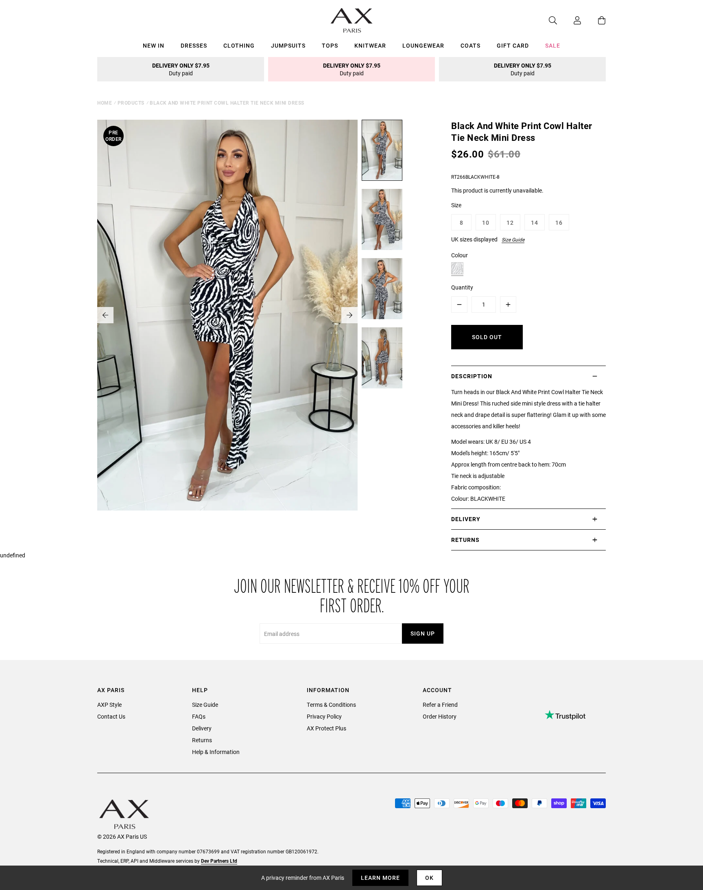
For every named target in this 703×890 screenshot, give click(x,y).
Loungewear (423, 45)
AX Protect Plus (326, 728)
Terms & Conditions (331, 704)
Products (131, 102)
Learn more (380, 877)
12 (510, 222)
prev (105, 315)
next (349, 315)
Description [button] (471, 376)
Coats (470, 45)
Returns (202, 740)
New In (153, 45)
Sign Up (422, 633)
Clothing (239, 45)
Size (456, 205)
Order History (439, 716)
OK (429, 877)
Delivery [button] (465, 519)
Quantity (462, 287)
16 (559, 222)
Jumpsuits (288, 45)
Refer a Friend (440, 704)
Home (104, 102)
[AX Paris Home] (352, 20)
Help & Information (216, 752)
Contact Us (111, 716)
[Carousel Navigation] (227, 315)
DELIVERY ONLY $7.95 (181, 69)
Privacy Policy (324, 716)
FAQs (198, 716)
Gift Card (513, 45)
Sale (552, 45)
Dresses (194, 45)
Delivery (202, 728)
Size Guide (513, 239)
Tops (330, 45)
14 (534, 222)
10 (485, 222)
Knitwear (370, 45)
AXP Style (109, 704)
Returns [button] (465, 540)
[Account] (569, 20)
